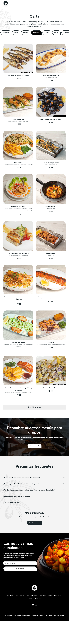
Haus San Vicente (31, 595)
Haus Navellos (19, 595)
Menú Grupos (58, 595)
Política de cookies (59, 615)
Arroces (25, 32)
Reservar (38, 598)
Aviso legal (49, 615)
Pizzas (56, 32)
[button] (64, 3)
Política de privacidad (38, 615)
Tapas (16, 32)
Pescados (36, 32)
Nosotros (10, 595)
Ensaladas (6, 32)
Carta (50, 595)
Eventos (30, 598)
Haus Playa (42, 595)
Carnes (47, 32)
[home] (5, 3)
